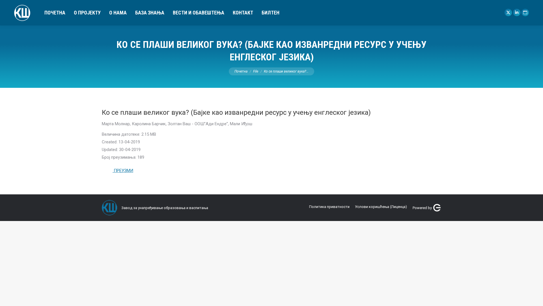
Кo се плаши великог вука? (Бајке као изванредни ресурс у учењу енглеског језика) (236, 112)
